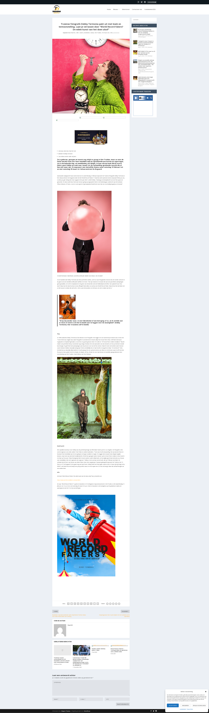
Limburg (147, 35)
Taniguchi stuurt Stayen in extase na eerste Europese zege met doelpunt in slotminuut (146, 43)
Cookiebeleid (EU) (150, 9)
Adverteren (126, 9)
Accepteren (173, 705)
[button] (206, 691)
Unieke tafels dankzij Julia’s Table (98, 649)
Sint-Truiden (98, 32)
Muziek (151, 35)
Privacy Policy (190, 709)
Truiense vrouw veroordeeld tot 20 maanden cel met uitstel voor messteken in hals (61, 660)
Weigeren (185, 705)
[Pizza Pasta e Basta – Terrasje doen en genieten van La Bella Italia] (119, 645)
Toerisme (147, 84)
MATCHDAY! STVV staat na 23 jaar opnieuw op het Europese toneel (146, 53)
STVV (146, 47)
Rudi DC (73, 32)
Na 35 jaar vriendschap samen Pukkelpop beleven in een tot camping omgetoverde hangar (146, 32)
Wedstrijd (150, 47)
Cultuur (92, 32)
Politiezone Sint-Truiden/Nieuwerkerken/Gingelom (146, 71)
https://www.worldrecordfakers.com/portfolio (68, 480)
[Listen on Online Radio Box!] (151, 98)
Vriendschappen (142, 37)
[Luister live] (136, 98)
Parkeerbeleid (148, 69)
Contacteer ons (137, 9)
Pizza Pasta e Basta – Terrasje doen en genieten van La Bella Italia (119, 650)
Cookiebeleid (183, 709)
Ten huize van (105, 32)
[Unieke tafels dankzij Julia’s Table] (100, 645)
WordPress (87, 711)
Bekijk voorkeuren (199, 705)
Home (109, 9)
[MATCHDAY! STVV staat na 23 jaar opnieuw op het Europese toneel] (135, 52)
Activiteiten (87, 32)
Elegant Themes (65, 711)
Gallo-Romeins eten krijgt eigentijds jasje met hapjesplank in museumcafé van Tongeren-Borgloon (146, 79)
